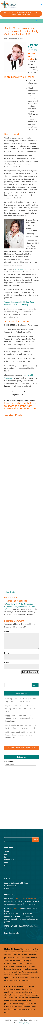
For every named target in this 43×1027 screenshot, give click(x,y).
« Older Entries (9, 592)
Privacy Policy (24, 1023)
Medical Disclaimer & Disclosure (21, 748)
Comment (9, 631)
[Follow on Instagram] (11, 872)
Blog (6, 854)
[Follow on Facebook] (6, 872)
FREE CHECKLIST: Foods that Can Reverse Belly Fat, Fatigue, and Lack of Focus (21, 13)
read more (12, 455)
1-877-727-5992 (15, 908)
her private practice (22, 269)
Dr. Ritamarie (10, 38)
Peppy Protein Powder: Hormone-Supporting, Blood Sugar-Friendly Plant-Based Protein (21, 534)
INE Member (9, 889)
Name (7, 653)
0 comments (18, 38)
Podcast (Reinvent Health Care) (16, 883)
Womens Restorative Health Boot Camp (19, 302)
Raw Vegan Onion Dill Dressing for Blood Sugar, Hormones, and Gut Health (21, 449)
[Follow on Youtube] (16, 872)
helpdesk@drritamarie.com (26, 898)
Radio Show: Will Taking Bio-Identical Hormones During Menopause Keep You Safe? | (19, 606)
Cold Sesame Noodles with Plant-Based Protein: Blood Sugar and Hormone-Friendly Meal (20, 735)
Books (6, 862)
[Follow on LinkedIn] (21, 872)
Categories (9, 761)
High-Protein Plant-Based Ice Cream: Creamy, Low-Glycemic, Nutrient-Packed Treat (21, 491)
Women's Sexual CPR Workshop (16, 305)
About (6, 852)
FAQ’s (6, 865)
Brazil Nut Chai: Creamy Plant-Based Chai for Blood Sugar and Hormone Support (19, 577)
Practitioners (9, 860)
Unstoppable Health (12, 886)
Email (7, 662)
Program (7, 857)
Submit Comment (30, 672)
